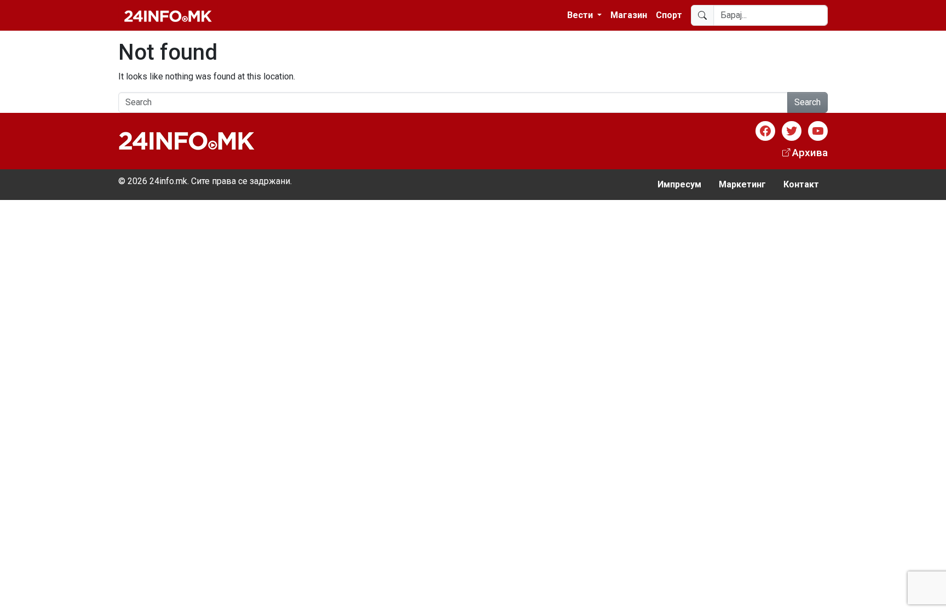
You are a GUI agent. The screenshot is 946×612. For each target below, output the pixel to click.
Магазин (628, 15)
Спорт (669, 15)
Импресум (679, 184)
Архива (810, 152)
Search (807, 102)
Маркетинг (742, 184)
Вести (581, 15)
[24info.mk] (168, 15)
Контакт (801, 184)
